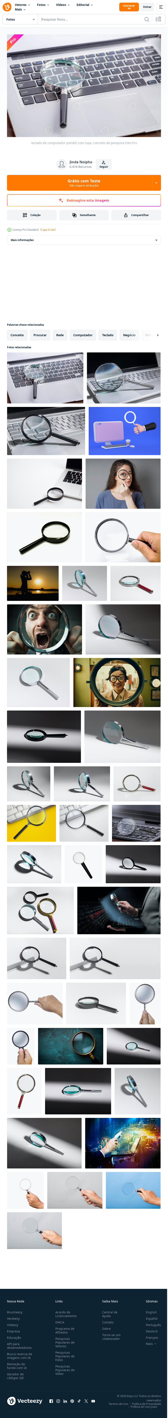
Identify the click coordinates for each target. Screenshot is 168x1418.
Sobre (104, 1326)
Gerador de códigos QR (15, 1374)
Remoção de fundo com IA (17, 1364)
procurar (40, 333)
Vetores (20, 5)
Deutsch (149, 1329)
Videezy (12, 1323)
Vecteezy (13, 1316)
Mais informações (22, 238)
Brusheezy (14, 1310)
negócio (129, 333)
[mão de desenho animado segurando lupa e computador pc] (125, 429)
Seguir (104, 167)
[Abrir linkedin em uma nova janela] (65, 1398)
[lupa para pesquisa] (83, 862)
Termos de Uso (115, 1402)
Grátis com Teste (84, 182)
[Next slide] (151, 333)
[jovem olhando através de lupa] (123, 481)
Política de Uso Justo (140, 1404)
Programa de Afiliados (64, 1328)
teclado (108, 333)
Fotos (41, 5)
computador (83, 333)
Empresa (13, 1329)
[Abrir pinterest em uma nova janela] (72, 1398)
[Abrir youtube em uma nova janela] (93, 1398)
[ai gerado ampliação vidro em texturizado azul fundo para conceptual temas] (70, 1044)
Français (149, 1335)
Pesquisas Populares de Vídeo (64, 1368)
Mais (18, 9)
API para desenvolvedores (19, 1344)
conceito (17, 333)
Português (150, 1323)
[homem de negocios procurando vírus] (119, 908)
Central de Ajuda (108, 1312)
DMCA (58, 1320)
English (148, 1310)
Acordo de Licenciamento (65, 1312)
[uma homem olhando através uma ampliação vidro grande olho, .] (44, 627)
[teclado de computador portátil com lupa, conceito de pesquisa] (45, 375)
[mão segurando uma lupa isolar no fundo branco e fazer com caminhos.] (123, 535)
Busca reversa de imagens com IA (19, 1354)
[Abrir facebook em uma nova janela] (51, 1398)
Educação (14, 1335)
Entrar (147, 7)
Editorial (83, 5)
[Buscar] (146, 19)
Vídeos (61, 5)
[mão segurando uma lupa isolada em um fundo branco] (35, 1001)
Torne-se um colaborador (109, 1335)
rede (60, 333)
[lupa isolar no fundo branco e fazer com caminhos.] (44, 535)
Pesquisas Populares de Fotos (64, 1354)
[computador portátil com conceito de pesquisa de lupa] (31, 821)
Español (148, 1316)
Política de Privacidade (143, 1402)
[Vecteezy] (7, 7)
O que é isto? (48, 230)
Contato (106, 1320)
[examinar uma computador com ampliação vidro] (123, 1141)
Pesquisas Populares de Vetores (64, 1340)
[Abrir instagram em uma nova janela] (58, 1398)
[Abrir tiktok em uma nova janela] (79, 1398)
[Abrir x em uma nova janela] (86, 1398)
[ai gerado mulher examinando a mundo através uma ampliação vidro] (117, 680)
